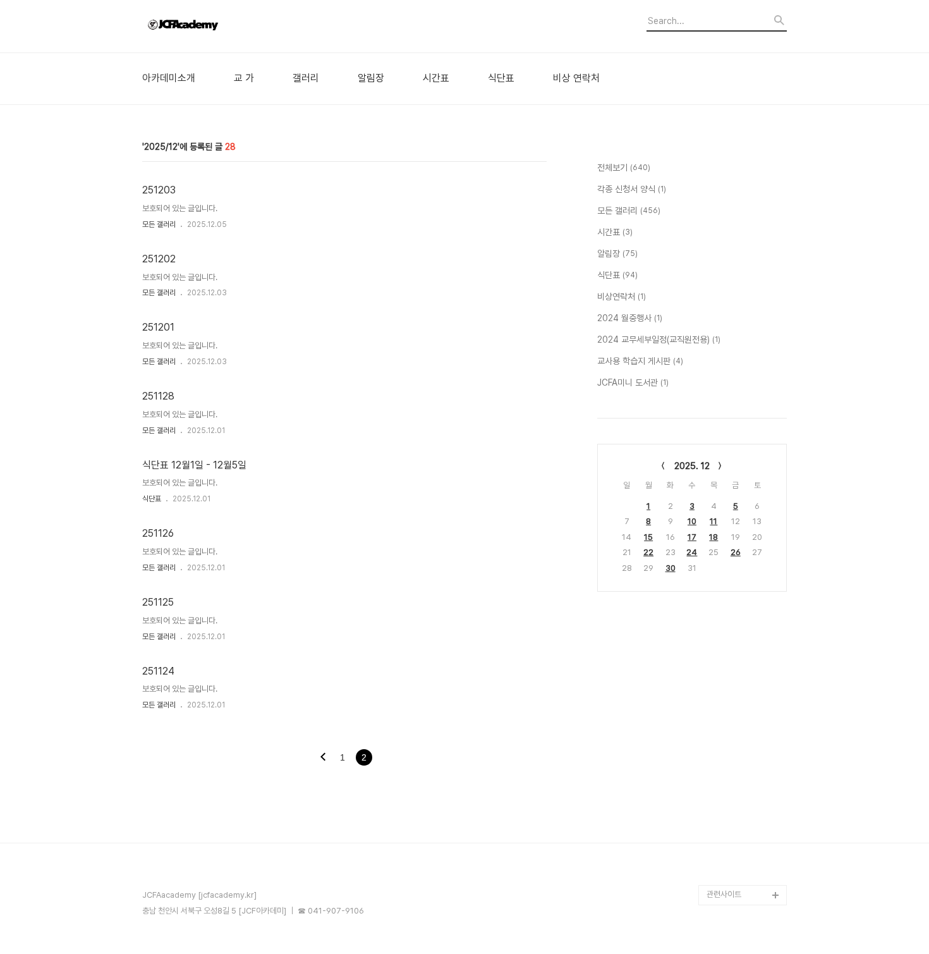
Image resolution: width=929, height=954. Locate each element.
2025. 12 (692, 466)
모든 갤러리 (159, 224)
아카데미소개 (168, 78)
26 (736, 552)
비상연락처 (621, 296)
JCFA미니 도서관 (633, 382)
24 (691, 552)
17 (692, 537)
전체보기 (623, 167)
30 (670, 568)
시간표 (436, 78)
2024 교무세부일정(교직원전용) (658, 339)
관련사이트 (724, 894)
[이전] (323, 758)
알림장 (371, 78)
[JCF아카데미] (211, 26)
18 (713, 537)
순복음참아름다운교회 (742, 874)
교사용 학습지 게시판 (640, 361)
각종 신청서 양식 (631, 189)
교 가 (244, 78)
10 (692, 521)
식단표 (501, 78)
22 (648, 552)
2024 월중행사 (629, 318)
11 (713, 521)
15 (648, 537)
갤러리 (306, 78)
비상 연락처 (576, 78)
